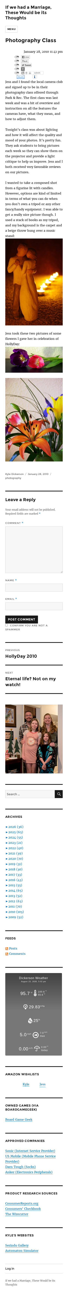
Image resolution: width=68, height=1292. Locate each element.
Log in (9, 1268)
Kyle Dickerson (14, 474)
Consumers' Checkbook (23, 1209)
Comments (17, 954)
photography (13, 477)
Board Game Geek (18, 1119)
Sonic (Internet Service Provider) (30, 1151)
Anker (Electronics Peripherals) (29, 1172)
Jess (43, 1084)
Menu (11, 29)
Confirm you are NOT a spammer (26, 627)
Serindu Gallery (17, 1245)
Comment (14, 523)
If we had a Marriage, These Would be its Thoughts (28, 12)
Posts (13, 948)
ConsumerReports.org (21, 1203)
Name (11, 580)
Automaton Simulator (21, 1251)
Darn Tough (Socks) (20, 1167)
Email (11, 599)
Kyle (26, 1084)
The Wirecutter (16, 1214)
